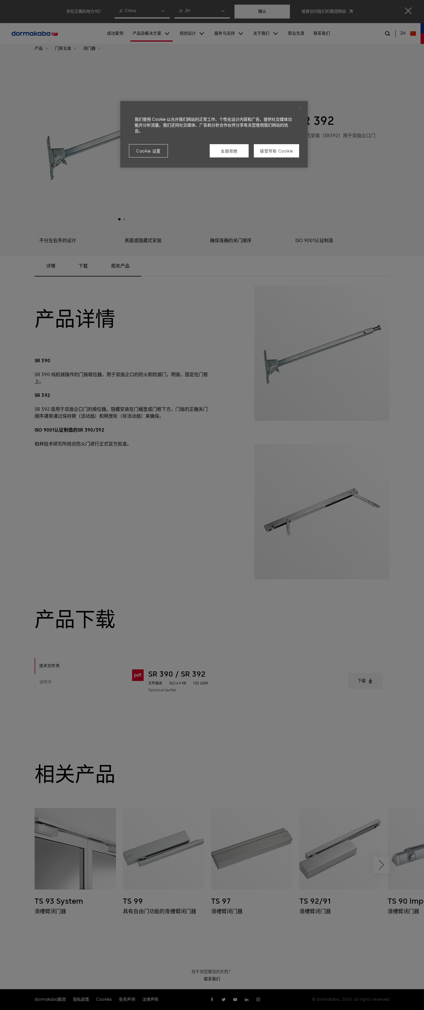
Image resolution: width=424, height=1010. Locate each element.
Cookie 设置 (148, 151)
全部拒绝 (229, 151)
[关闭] (299, 108)
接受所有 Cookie (276, 151)
